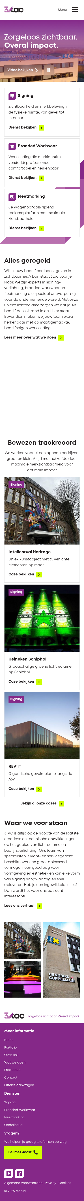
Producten (12, 1070)
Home (8, 1040)
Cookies (64, 1183)
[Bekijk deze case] (42, 529)
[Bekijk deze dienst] (42, 112)
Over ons (11, 1055)
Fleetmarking (14, 1117)
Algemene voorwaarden (23, 1183)
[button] (75, 10)
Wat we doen (15, 1062)
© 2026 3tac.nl (15, 1191)
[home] (14, 10)
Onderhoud (13, 1125)
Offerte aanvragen (19, 1085)
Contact (10, 1077)
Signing (9, 1102)
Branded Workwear (19, 1110)
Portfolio (10, 1047)
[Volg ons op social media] (8, 1173)
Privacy (50, 1183)
